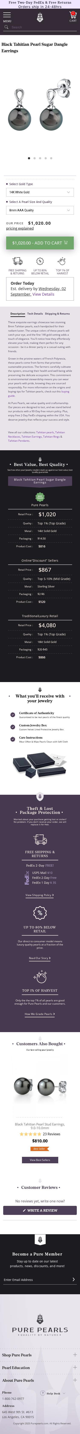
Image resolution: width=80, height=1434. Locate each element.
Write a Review (50, 1211)
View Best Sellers (40, 1160)
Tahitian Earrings (32, 436)
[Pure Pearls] (40, 17)
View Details (43, 294)
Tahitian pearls (45, 432)
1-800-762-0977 (13, 1399)
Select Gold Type (21, 184)
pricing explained (20, 228)
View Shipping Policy (38, 895)
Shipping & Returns (57, 313)
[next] (68, 1105)
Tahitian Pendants (18, 441)
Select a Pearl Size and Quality (30, 202)
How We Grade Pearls (38, 1014)
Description (17, 313)
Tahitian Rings (51, 436)
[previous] (12, 1105)
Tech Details (35, 313)
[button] (40, 1134)
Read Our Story (38, 958)
